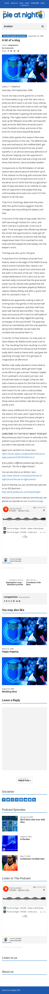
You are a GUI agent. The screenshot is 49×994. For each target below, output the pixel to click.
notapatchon (13, 45)
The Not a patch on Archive (14, 36)
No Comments (8, 48)
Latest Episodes (18, 568)
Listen (27, 3)
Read (21, 3)
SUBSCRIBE (35, 3)
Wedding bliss (9, 691)
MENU (9, 26)
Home (7, 3)
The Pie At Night (7, 568)
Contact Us (25, 5)
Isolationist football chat (32, 859)
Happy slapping (10, 651)
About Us (14, 3)
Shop (42, 3)
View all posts (24, 597)
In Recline (25, 839)
